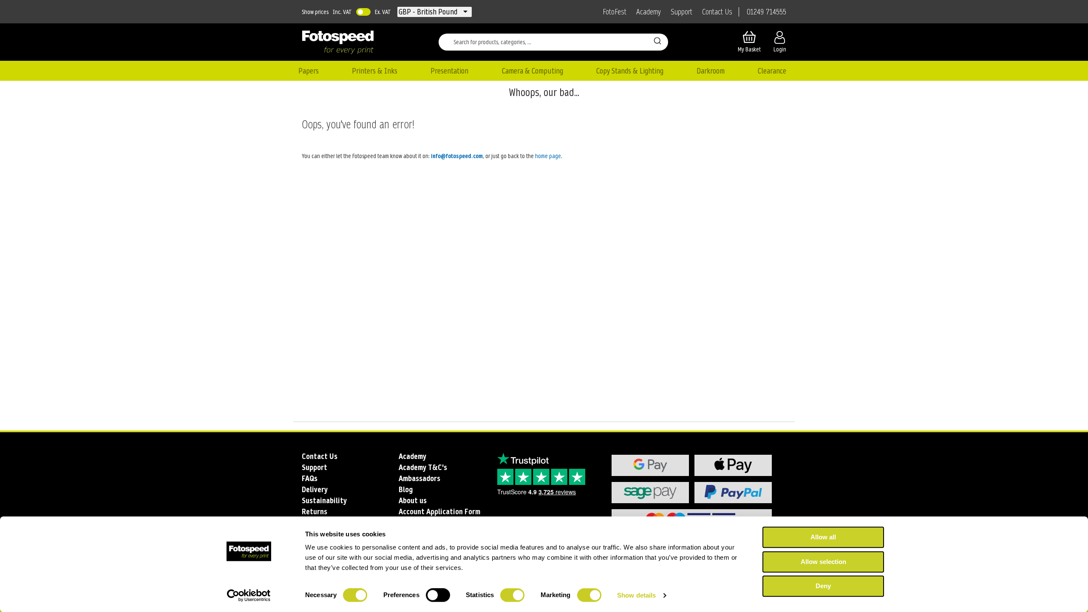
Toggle (363, 12)
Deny (823, 585)
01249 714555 (766, 12)
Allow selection (823, 561)
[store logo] (338, 42)
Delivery (315, 489)
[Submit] (657, 40)
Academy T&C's (423, 467)
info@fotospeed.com (457, 156)
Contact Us (717, 12)
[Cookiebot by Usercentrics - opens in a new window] (249, 595)
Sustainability (324, 500)
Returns (314, 511)
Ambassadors (419, 478)
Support (681, 12)
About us (413, 500)
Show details (636, 595)
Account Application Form (439, 511)
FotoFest (614, 12)
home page (548, 156)
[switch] (438, 596)
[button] (429, 12)
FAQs (309, 478)
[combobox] (553, 42)
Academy (648, 12)
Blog (406, 489)
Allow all (823, 537)
